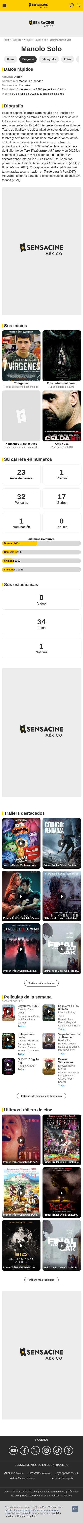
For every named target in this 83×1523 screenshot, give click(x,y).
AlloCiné (9, 1473)
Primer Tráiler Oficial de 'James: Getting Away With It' (21, 1267)
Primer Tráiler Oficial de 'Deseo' (21, 918)
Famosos (16, 40)
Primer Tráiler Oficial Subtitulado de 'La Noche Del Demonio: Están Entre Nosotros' (21, 971)
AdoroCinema (19, 1478)
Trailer (21, 1026)
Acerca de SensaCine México (20, 1491)
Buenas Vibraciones (65, 1061)
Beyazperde (63, 1473)
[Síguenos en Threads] (69, 1450)
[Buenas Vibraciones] (49, 1066)
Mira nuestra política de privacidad (33, 1515)
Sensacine (58, 1478)
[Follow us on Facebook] (25, 1450)
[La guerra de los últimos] (49, 1012)
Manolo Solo (40, 40)
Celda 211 (61, 443)
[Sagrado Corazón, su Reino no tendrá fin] (49, 1041)
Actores (28, 40)
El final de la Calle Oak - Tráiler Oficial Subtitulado (62, 971)
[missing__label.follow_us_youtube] (14, 1450)
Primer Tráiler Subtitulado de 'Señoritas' (21, 1162)
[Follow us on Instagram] (47, 1450)
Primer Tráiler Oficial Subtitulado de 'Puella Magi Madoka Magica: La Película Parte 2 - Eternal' (62, 1162)
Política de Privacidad (34, 1495)
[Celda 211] (62, 415)
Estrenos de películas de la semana (41, 1096)
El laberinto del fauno (62, 383)
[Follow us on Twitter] (36, 1450)
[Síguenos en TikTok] (58, 1450)
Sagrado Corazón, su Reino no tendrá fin (69, 1037)
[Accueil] (38, 5)
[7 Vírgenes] (21, 355)
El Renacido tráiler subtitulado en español (62, 918)
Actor (18, 76)
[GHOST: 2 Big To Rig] (8, 1066)
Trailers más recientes (41, 983)
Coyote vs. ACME (28, 1005)
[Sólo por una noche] (8, 1041)
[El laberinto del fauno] (62, 355)
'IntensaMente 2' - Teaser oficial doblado (21, 865)
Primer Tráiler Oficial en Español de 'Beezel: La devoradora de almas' (62, 1214)
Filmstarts (34, 1473)
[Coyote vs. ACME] (8, 1012)
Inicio (6, 40)
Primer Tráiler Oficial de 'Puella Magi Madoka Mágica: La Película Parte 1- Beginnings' (21, 1214)
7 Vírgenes (21, 383)
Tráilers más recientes (41, 1280)
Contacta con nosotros (52, 1491)
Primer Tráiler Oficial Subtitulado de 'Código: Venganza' (62, 865)
